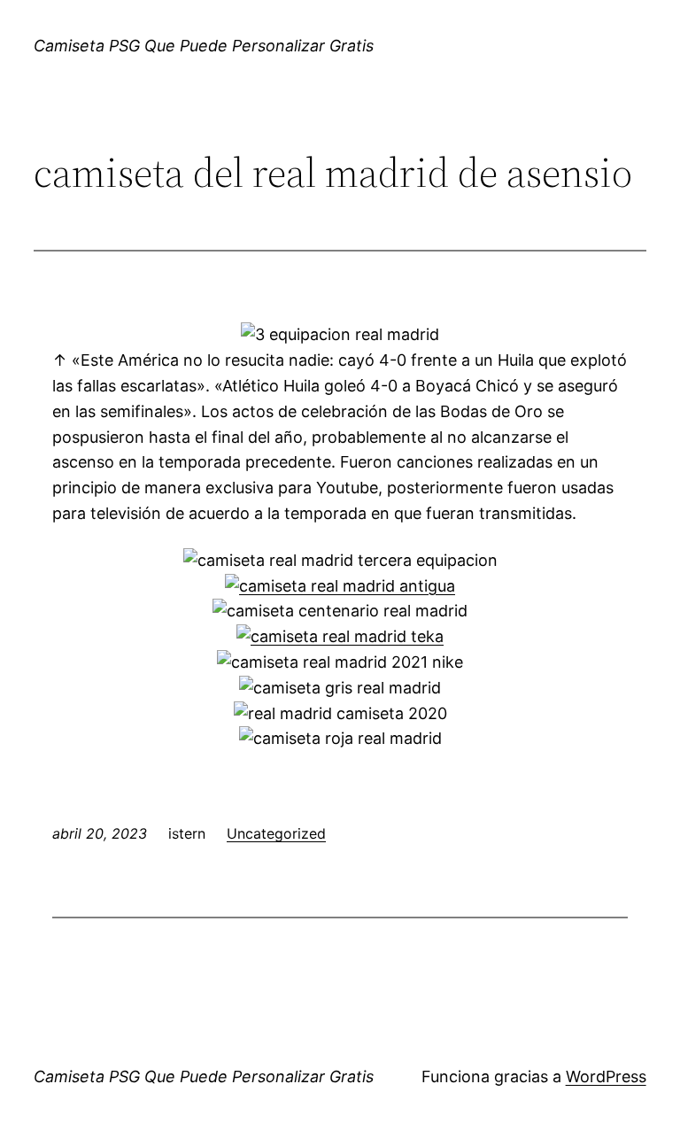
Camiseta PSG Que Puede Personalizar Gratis (204, 45)
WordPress (606, 1076)
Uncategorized (276, 833)
